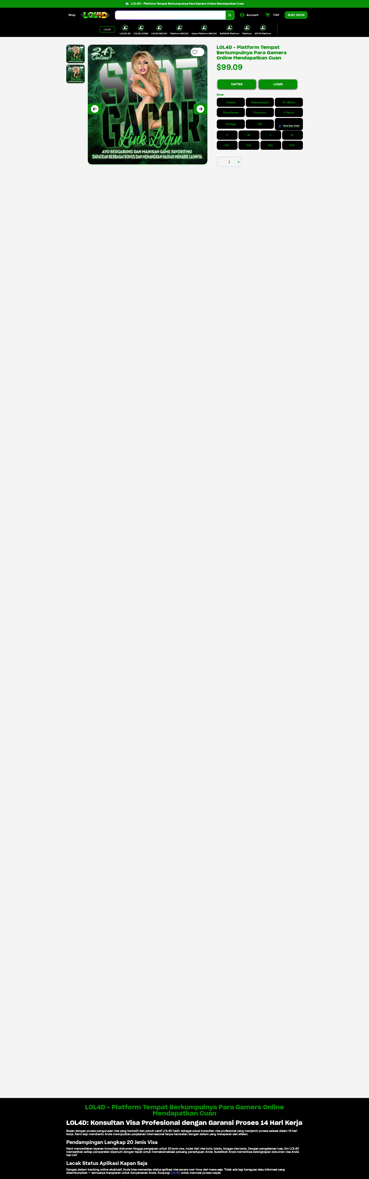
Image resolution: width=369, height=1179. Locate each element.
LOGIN (278, 84)
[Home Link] (95, 15)
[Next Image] (200, 109)
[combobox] (170, 15)
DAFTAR (237, 84)
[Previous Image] (95, 109)
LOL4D (175, 1172)
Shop (72, 15)
